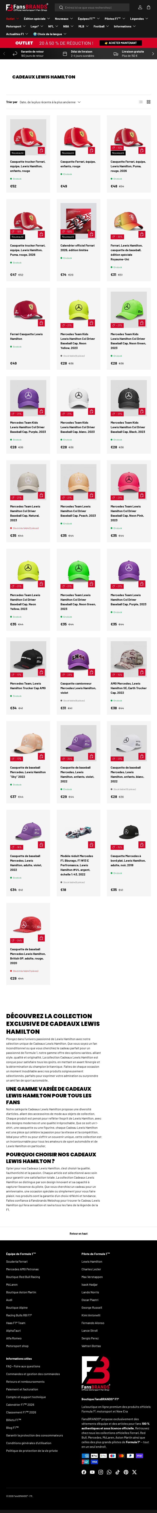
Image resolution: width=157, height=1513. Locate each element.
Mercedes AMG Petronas (22, 1269)
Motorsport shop (17, 1346)
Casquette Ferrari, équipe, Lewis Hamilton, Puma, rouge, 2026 (128, 166)
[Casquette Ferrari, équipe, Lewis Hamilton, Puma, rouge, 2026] (129, 137)
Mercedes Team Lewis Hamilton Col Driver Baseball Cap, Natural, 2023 (25, 513)
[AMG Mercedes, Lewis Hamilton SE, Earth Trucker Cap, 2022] (129, 659)
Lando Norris (90, 1292)
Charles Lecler (91, 1269)
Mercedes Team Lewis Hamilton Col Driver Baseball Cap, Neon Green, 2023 (78, 601)
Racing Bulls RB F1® (19, 1315)
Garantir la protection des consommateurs (34, 1435)
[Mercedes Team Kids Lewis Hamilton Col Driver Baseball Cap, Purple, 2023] (28, 398)
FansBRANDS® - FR (23, 1496)
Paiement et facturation (22, 1389)
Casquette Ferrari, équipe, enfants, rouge (78, 164)
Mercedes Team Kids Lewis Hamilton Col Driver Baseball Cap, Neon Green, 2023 (128, 341)
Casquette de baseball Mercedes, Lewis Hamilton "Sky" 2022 (28, 772)
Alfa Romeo (14, 1338)
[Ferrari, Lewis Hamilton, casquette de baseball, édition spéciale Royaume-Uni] (129, 221)
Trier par (11, 102)
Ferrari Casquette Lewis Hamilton (26, 336)
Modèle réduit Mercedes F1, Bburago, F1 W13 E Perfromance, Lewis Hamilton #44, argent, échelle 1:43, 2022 (77, 865)
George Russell (92, 1307)
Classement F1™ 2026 (21, 1412)
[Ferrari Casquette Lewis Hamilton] (28, 310)
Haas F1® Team (15, 1323)
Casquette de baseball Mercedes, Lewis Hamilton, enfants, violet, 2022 (77, 774)
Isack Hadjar (90, 1284)
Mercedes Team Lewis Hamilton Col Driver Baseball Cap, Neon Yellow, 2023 (25, 601)
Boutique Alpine (17, 1307)
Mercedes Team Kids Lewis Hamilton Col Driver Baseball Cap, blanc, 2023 (78, 427)
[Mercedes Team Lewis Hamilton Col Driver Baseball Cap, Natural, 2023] (28, 482)
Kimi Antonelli (91, 1315)
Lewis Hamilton (92, 1261)
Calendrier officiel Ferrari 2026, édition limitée (78, 247)
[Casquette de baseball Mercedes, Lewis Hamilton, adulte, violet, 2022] (28, 832)
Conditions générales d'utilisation (28, 1443)
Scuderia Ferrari (17, 1261)
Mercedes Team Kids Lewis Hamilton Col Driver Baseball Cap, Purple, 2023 (28, 427)
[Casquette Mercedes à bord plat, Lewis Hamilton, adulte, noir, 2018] (129, 832)
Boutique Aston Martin (21, 1292)
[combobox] (92, 7)
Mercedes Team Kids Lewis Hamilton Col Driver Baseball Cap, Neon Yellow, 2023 (78, 341)
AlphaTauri (13, 1330)
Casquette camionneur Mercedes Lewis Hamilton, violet (78, 687)
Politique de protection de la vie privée (32, 1450)
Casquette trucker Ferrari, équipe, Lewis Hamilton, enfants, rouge (27, 166)
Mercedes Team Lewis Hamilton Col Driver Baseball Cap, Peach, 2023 (78, 510)
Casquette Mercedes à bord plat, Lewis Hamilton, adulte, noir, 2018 (128, 860)
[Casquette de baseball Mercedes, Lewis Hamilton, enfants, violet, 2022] (79, 743)
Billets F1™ (13, 1420)
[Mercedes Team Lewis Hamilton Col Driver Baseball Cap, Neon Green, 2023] (79, 571)
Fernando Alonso (93, 1323)
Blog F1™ (12, 1427)
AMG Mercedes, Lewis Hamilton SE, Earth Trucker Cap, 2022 (129, 687)
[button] (148, 7)
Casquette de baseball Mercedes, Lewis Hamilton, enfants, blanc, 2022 (127, 774)
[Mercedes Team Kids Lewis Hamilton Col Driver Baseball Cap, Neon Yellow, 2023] (79, 310)
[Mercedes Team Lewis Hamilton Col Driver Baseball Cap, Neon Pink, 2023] (129, 482)
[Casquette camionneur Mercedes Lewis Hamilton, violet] (79, 659)
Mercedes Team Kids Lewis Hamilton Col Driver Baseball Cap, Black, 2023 (128, 427)
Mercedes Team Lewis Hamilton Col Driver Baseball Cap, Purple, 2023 (128, 599)
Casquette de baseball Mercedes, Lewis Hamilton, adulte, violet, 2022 (26, 862)
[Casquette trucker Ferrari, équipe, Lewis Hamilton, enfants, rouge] (28, 137)
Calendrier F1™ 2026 (20, 1404)
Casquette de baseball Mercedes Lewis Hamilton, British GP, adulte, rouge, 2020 (28, 956)
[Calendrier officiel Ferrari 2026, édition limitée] (79, 221)
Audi (9, 1300)
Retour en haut (78, 1233)
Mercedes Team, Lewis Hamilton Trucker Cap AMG (28, 685)
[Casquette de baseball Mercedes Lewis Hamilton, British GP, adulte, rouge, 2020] (28, 925)
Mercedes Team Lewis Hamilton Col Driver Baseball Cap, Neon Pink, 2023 (127, 513)
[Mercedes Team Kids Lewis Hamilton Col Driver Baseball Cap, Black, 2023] (129, 398)
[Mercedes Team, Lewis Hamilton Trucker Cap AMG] (28, 659)
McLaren (12, 1284)
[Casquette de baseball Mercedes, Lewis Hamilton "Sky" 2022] (28, 743)
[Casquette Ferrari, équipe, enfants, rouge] (79, 137)
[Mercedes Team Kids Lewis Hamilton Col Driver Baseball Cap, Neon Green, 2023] (129, 310)
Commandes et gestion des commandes (33, 1374)
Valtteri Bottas (91, 1346)
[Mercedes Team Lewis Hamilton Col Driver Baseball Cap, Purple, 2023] (129, 571)
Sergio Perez (90, 1338)
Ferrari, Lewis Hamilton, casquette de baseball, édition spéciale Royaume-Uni (127, 252)
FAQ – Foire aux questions (23, 1366)
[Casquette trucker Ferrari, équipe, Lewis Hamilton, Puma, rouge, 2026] (28, 221)
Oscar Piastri (90, 1300)
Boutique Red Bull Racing (23, 1277)
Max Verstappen (92, 1277)
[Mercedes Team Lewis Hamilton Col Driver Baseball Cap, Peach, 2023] (79, 482)
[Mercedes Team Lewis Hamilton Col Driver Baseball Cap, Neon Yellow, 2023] (28, 571)
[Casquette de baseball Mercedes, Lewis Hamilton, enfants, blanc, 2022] (129, 743)
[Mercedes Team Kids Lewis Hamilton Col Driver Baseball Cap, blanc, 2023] (79, 398)
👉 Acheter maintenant (121, 43)
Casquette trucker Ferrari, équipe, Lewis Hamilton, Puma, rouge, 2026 (27, 249)
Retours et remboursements (25, 1381)
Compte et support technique (26, 1397)
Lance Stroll (90, 1330)
